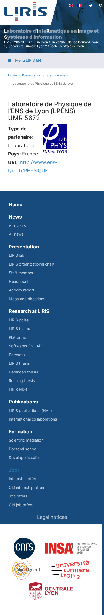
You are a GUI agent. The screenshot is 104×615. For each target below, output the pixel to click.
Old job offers (21, 505)
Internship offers (23, 478)
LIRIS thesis (19, 363)
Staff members (57, 75)
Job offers (18, 496)
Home (12, 75)
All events (17, 225)
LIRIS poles (19, 320)
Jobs (14, 470)
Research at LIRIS (29, 311)
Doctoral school (23, 449)
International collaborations (33, 419)
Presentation (31, 75)
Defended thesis (23, 372)
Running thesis (22, 380)
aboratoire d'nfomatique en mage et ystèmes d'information (51, 34)
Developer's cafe (24, 457)
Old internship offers (27, 487)
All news (16, 234)
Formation (20, 431)
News (15, 217)
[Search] (101, 5)
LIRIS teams (19, 328)
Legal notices (52, 517)
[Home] (25, 11)
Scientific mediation (26, 440)
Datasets (17, 354)
